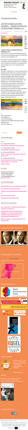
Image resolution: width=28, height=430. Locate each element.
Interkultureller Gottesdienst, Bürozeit (10, 149)
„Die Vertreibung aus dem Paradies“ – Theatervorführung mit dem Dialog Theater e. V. (14, 25)
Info (19, 428)
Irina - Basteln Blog (5, 207)
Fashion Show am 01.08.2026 (8, 195)
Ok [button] (16, 428)
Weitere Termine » (5, 163)
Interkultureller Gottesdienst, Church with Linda (12, 145)
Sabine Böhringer (19, 31)
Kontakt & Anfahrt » (6, 177)
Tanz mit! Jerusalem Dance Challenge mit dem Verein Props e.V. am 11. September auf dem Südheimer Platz (11, 214)
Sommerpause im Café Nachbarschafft (10, 188)
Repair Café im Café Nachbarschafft (10, 198)
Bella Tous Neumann (6, 219)
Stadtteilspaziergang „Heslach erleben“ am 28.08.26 (13, 186)
